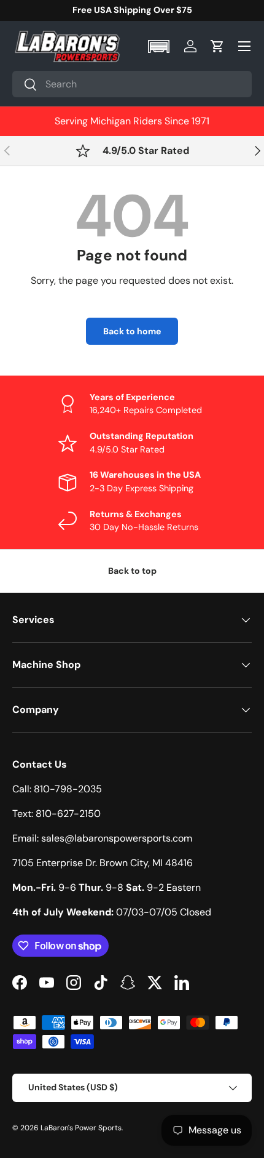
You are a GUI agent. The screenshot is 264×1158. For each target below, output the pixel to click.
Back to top (132, 570)
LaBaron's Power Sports (81, 1128)
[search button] (24, 85)
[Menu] (244, 46)
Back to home (132, 331)
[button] (160, 46)
